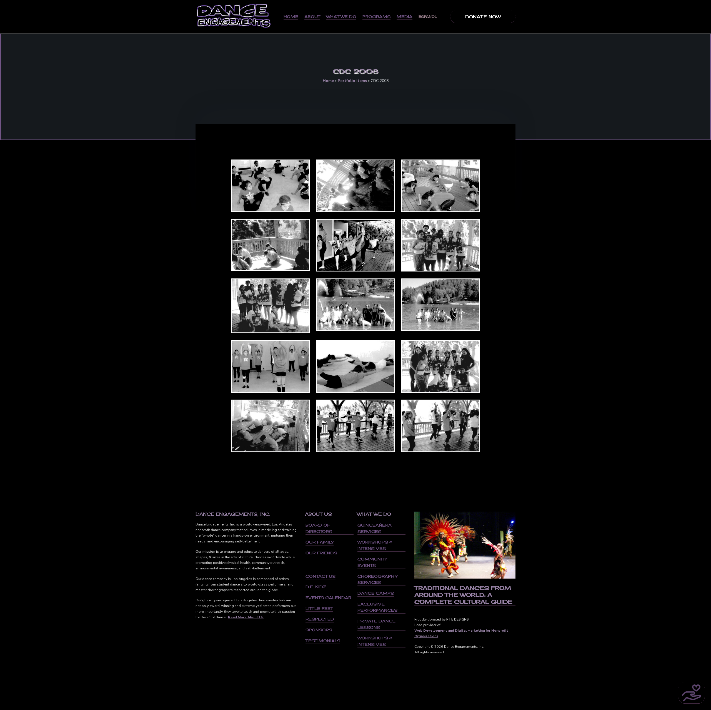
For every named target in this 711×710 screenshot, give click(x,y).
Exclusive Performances (377, 607)
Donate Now (483, 16)
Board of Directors (319, 528)
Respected (320, 619)
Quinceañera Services (374, 528)
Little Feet (319, 608)
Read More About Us (246, 617)
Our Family (320, 542)
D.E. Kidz (316, 586)
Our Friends (321, 552)
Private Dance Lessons (376, 624)
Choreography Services (377, 579)
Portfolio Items (352, 80)
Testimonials (323, 640)
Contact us (321, 576)
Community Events (372, 562)
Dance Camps (375, 593)
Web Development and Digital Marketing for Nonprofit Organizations (461, 633)
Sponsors (319, 629)
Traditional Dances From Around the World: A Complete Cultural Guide (463, 595)
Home (328, 80)
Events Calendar (328, 597)
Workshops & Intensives (374, 545)
